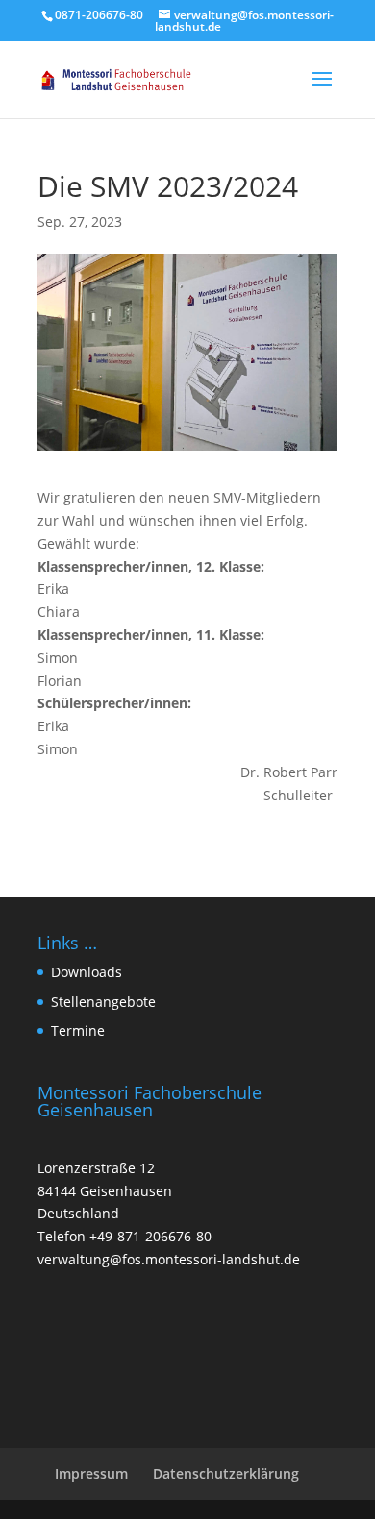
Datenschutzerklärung (226, 1473)
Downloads (86, 972)
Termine (78, 1030)
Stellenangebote (103, 1002)
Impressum (91, 1473)
